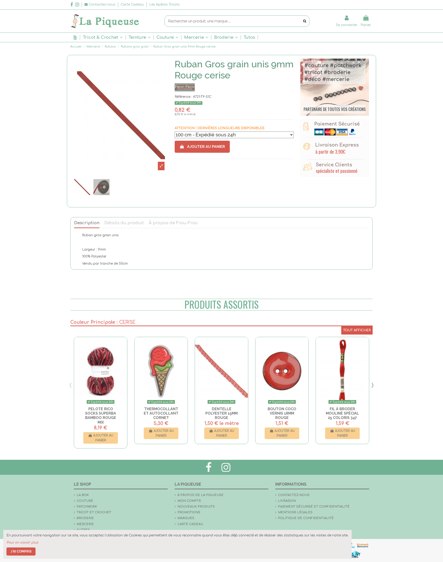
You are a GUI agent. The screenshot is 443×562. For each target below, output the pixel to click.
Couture (85, 500)
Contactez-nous (293, 495)
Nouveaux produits (196, 506)
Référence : (183, 97)
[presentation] (70, 385)
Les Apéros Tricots (164, 4)
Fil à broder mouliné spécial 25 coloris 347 (342, 413)
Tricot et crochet (94, 512)
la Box (83, 495)
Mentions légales (295, 512)
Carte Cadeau (133, 4)
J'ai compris (21, 551)
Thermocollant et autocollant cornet (161, 413)
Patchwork (87, 506)
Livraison (287, 500)
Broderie (85, 518)
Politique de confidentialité (306, 518)
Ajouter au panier (206, 146)
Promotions (188, 512)
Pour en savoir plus (22, 542)
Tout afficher (357, 330)
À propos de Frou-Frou (173, 223)
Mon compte (189, 500)
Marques (185, 518)
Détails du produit (124, 223)
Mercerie (85, 524)
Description (86, 223)
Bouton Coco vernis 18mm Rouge (282, 413)
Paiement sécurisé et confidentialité (314, 506)
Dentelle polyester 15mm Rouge (221, 413)
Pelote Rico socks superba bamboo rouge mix (100, 415)
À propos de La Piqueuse (200, 495)
